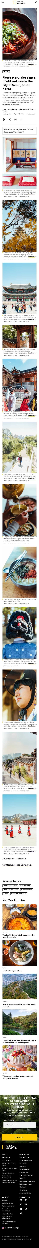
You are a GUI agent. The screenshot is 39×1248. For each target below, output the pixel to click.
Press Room (23, 1190)
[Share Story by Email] (16, 119)
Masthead (23, 1187)
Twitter (6, 865)
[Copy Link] (21, 119)
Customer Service (7, 1203)
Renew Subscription (8, 1206)
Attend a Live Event (26, 1160)
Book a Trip (23, 1163)
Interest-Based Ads (8, 1173)
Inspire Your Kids (25, 1169)
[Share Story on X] (10, 119)
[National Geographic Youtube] (25, 1204)
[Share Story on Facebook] (4, 119)
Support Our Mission (26, 1184)
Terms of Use (6, 1157)
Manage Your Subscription (6, 1210)
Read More (31, 64)
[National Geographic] (19, 2)
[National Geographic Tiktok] (26, 1209)
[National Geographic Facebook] (25, 1200)
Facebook (15, 865)
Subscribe (5, 1200)
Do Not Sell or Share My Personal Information (9, 1181)
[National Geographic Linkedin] (21, 1209)
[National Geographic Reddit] (21, 1213)
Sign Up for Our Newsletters (7, 1217)
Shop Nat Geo (24, 1172)
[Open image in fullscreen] (34, 140)
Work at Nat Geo (7, 1214)
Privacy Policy (6, 1160)
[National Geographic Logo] (9, 1148)
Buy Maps (22, 1166)
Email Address (8, 1120)
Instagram (26, 865)
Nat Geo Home (24, 1157)
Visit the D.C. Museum (26, 1175)
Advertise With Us (25, 1193)
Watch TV (23, 1178)
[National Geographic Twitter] (20, 1204)
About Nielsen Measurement (6, 1177)
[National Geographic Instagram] (20, 1200)
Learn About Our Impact (27, 1181)
